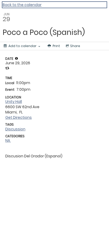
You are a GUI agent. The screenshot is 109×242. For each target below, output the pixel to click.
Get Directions (18, 117)
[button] (16, 58)
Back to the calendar (22, 4)
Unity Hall (13, 101)
